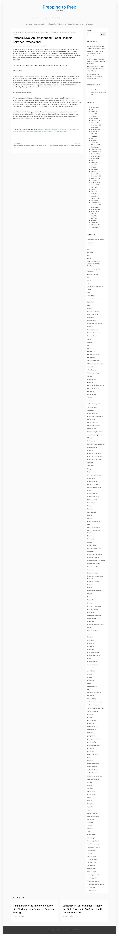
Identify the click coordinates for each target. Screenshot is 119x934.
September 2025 (96, 129)
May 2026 (94, 114)
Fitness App (91, 503)
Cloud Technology (93, 370)
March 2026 (94, 118)
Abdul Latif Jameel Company (96, 240)
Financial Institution (93, 496)
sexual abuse (91, 791)
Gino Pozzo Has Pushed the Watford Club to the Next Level (29, 147)
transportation (91, 856)
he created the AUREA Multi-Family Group (31, 76)
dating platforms (92, 413)
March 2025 (94, 143)
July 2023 (94, 187)
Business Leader (18, 32)
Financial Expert (92, 493)
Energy (89, 469)
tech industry (91, 834)
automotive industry (93, 299)
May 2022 (94, 218)
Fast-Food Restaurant (94, 487)
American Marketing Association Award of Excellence (93, 264)
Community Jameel (93, 373)
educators (90, 466)
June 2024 (94, 163)
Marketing (90, 640)
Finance (89, 490)
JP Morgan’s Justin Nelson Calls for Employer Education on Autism (96, 61)
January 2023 (95, 200)
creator (89, 398)
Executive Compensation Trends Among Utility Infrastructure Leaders (95, 54)
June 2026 (94, 112)
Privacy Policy (45, 18)
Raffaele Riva (17, 55)
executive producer (93, 484)
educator (90, 462)
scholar (89, 782)
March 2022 (94, 222)
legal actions (91, 612)
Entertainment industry (94, 475)
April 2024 (94, 167)
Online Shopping (92, 711)
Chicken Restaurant (93, 354)
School (89, 785)
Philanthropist (91, 733)
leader (89, 597)
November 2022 (96, 205)
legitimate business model (95, 624)
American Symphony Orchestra (93, 270)
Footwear (90, 509)
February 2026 (95, 120)
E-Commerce (91, 441)
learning (89, 603)
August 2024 (95, 158)
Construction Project (93, 388)
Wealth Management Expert (95, 884)
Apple (89, 280)
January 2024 (95, 174)
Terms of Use (57, 18)
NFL (88, 689)
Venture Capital (92, 872)
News (89, 683)
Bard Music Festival (93, 311)
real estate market (93, 763)
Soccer (89, 801)
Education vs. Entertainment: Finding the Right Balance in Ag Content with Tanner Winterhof (83, 909)
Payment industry (92, 726)
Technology (91, 838)
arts (88, 293)
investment (90, 570)
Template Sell (74, 930)
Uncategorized (91, 869)
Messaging (90, 646)
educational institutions (94, 456)
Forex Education (92, 512)
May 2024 (94, 165)
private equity (91, 742)
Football (89, 506)
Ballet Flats (90, 302)
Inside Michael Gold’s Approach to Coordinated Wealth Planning (95, 76)
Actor (89, 249)
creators (90, 401)
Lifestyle (90, 628)
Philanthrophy (91, 729)
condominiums (91, 379)
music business (92, 661)
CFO (88, 348)
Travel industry (92, 859)
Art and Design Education (95, 286)
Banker (89, 308)
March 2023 (94, 196)
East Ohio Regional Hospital (95, 444)
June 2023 (94, 189)
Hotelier (89, 542)
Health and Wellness (93, 527)
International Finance (35, 32)
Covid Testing (91, 395)
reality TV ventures (93, 773)
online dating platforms (94, 705)
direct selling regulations (95, 435)
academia (90, 243)
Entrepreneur (91, 478)
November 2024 (96, 151)
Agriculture (90, 252)
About (29, 18)
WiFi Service (91, 887)
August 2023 (95, 185)
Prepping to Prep (59, 7)
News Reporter (92, 686)
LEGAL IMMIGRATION (93, 618)
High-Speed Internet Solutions (93, 532)
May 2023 (94, 191)
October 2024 (95, 154)
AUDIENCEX (91, 296)
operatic (89, 717)
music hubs (90, 671)
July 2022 (94, 214)
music (89, 658)
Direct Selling (91, 428)
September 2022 (96, 209)
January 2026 (95, 123)
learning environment (94, 606)
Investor (89, 584)
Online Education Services (95, 708)
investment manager (93, 581)
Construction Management (95, 385)
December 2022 (96, 202)
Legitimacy (90, 621)
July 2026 (94, 109)
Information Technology (94, 554)
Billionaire (90, 317)
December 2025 (96, 125)
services (90, 788)
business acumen (92, 330)
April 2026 (94, 116)
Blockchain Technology (94, 323)
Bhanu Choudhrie (92, 314)
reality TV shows (92, 770)
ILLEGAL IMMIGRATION (94, 548)
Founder (90, 515)
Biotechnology (91, 320)
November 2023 (96, 178)
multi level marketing (93, 652)
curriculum (90, 410)
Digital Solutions (92, 422)
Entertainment (91, 472)
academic (90, 246)
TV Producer (91, 865)
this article (29, 118)
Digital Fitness (91, 419)
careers (89, 342)
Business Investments (94, 333)
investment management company (95, 577)
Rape (89, 757)
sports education (92, 813)
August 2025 (95, 131)
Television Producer (93, 847)
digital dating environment (95, 416)
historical (90, 536)
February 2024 (95, 171)
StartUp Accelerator (93, 816)
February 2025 (95, 145)
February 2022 (95, 225)
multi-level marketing (94, 655)
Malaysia (90, 637)
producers (90, 748)
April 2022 (94, 220)
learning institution (93, 609)
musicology (90, 680)
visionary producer (93, 878)
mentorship (90, 643)
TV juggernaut (91, 862)
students (90, 822)
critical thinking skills (93, 404)
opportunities (91, 720)
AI (88, 255)
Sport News (91, 807)
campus (89, 339)
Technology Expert (93, 841)
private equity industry (94, 745)
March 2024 (94, 169)
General (89, 518)
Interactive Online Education (96, 560)
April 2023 (94, 194)
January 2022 (95, 227)
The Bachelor (91, 850)
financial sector (92, 500)
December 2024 (96, 149)
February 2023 (95, 198)
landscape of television (94, 590)
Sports (89, 810)
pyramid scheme (92, 754)
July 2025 (94, 134)
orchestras (90, 723)
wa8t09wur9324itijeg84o (38, 46)
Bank (88, 305)
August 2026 (95, 107)
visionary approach (93, 875)
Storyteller (90, 819)
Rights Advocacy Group (94, 776)
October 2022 (95, 207)
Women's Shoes (92, 890)
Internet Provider (92, 567)
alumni (89, 258)
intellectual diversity (93, 557)
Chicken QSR (91, 351)
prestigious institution (94, 739)
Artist (89, 289)
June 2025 (94, 136)
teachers (90, 828)
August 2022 (95, 211)
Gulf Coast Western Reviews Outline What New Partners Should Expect (96, 69)
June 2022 (94, 216)
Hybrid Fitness (91, 545)
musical (89, 674)
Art (88, 283)
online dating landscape (94, 702)
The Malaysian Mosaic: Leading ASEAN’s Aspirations (65, 145)
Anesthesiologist (92, 274)
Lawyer (89, 594)
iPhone (89, 587)
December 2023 (96, 176)
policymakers (91, 736)
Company (90, 376)
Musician (90, 677)
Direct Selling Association (95, 432)
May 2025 (94, 138)
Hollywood (90, 539)
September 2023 (96, 183)
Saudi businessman (93, 779)
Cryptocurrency (92, 407)
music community (92, 665)
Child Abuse (91, 357)
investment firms (92, 573)
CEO (88, 345)
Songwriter (90, 804)
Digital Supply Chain (93, 425)
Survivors (90, 825)
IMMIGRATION (91, 551)
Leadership (90, 600)
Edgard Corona (92, 447)
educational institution (94, 453)
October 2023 (95, 180)
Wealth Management (52, 32)
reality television (92, 767)
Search (89, 30)
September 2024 (96, 156)
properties (90, 751)
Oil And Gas (91, 696)
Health (89, 524)
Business (90, 327)
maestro (89, 634)
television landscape (93, 844)
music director (91, 668)
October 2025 (95, 127)
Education (90, 450)
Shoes (89, 797)
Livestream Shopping (93, 631)
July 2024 (94, 160)
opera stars (90, 714)
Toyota (89, 853)
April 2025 (94, 140)
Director (89, 438)
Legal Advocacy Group (94, 615)
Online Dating (91, 699)
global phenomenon (93, 521)
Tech (88, 831)
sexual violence (92, 794)
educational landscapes (94, 459)
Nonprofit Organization (94, 692)
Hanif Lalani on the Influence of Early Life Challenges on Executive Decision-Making (34, 909)
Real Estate (90, 760)
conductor (90, 382)
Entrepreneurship (92, 481)
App (88, 277)
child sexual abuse (93, 360)
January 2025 (95, 147)
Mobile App (90, 649)
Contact (35, 18)
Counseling (90, 391)
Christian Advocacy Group (95, 364)
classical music (92, 367)
